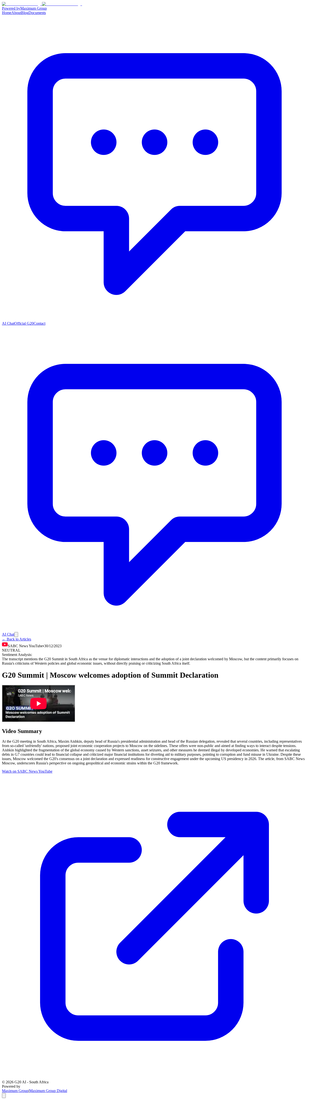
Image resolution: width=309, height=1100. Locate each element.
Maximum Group (15, 1091)
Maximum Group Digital (48, 1091)
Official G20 (24, 323)
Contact (39, 323)
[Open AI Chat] (4, 1095)
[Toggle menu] (16, 634)
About (16, 13)
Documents (37, 13)
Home (6, 13)
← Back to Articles (16, 639)
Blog (24, 13)
